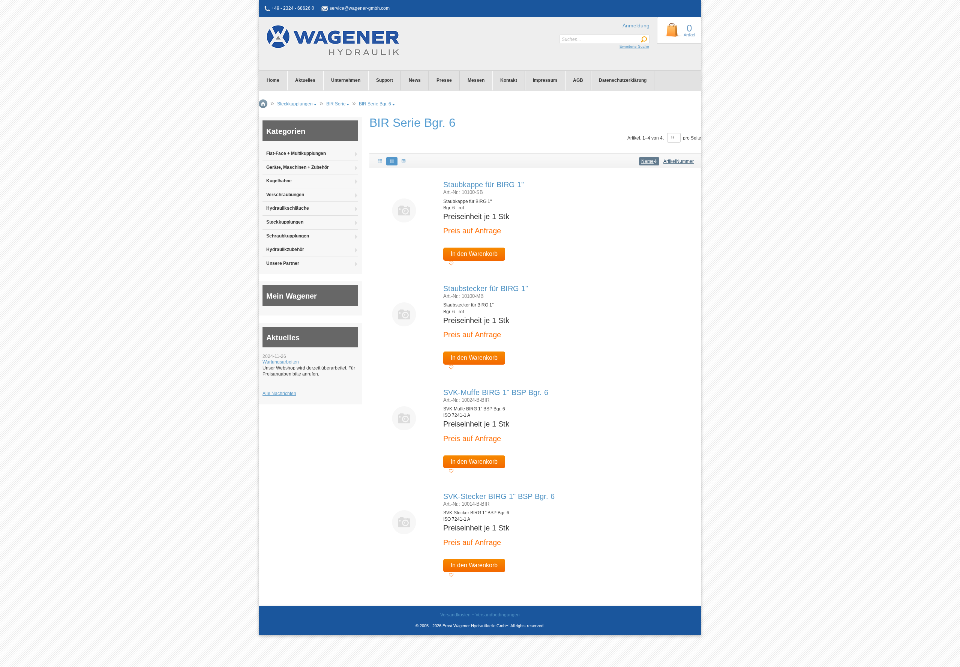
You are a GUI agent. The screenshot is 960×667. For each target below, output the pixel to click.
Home (273, 80)
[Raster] (380, 161)
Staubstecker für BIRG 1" (485, 288)
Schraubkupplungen (287, 236)
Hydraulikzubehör (285, 249)
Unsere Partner (282, 263)
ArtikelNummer (678, 161)
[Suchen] (643, 39)
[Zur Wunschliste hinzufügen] (451, 263)
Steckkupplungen (284, 222)
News (415, 80)
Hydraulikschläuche (287, 208)
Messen (476, 80)
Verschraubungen (285, 194)
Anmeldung (636, 26)
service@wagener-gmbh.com (360, 8)
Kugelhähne (279, 180)
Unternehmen (345, 80)
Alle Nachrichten (279, 393)
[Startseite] (321, 40)
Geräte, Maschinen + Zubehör (297, 167)
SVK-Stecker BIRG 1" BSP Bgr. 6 (499, 496)
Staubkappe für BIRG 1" (483, 184)
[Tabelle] (403, 161)
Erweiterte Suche (634, 46)
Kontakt (508, 80)
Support (384, 80)
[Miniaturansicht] (404, 210)
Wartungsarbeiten (280, 362)
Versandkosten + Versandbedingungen (480, 614)
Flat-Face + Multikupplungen (296, 153)
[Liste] (392, 161)
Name (647, 161)
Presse (444, 80)
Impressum (545, 80)
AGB (578, 80)
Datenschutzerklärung (622, 80)
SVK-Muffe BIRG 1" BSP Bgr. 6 (495, 392)
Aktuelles (305, 80)
